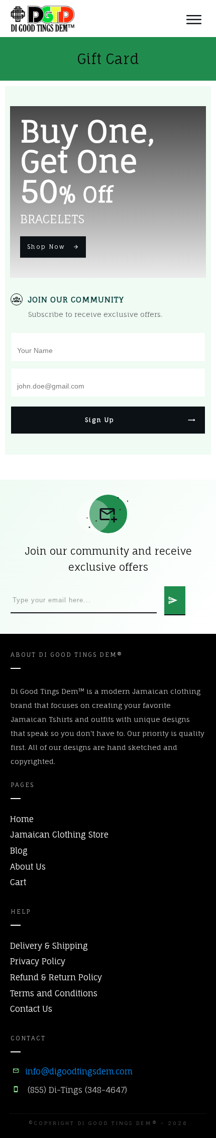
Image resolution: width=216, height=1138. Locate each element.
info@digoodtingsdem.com (79, 1071)
